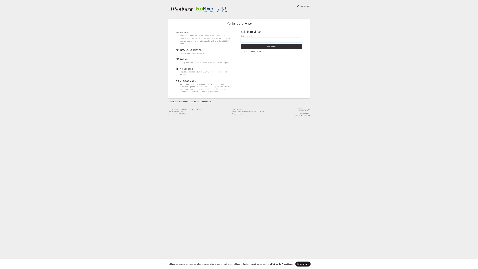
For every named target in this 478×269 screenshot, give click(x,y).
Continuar (271, 46)
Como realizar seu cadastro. (252, 52)
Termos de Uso (305, 113)
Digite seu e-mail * (247, 36)
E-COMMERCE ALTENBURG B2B (200, 102)
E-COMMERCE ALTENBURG (178, 102)
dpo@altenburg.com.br (239, 114)
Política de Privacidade (302, 115)
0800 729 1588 (305, 6)
